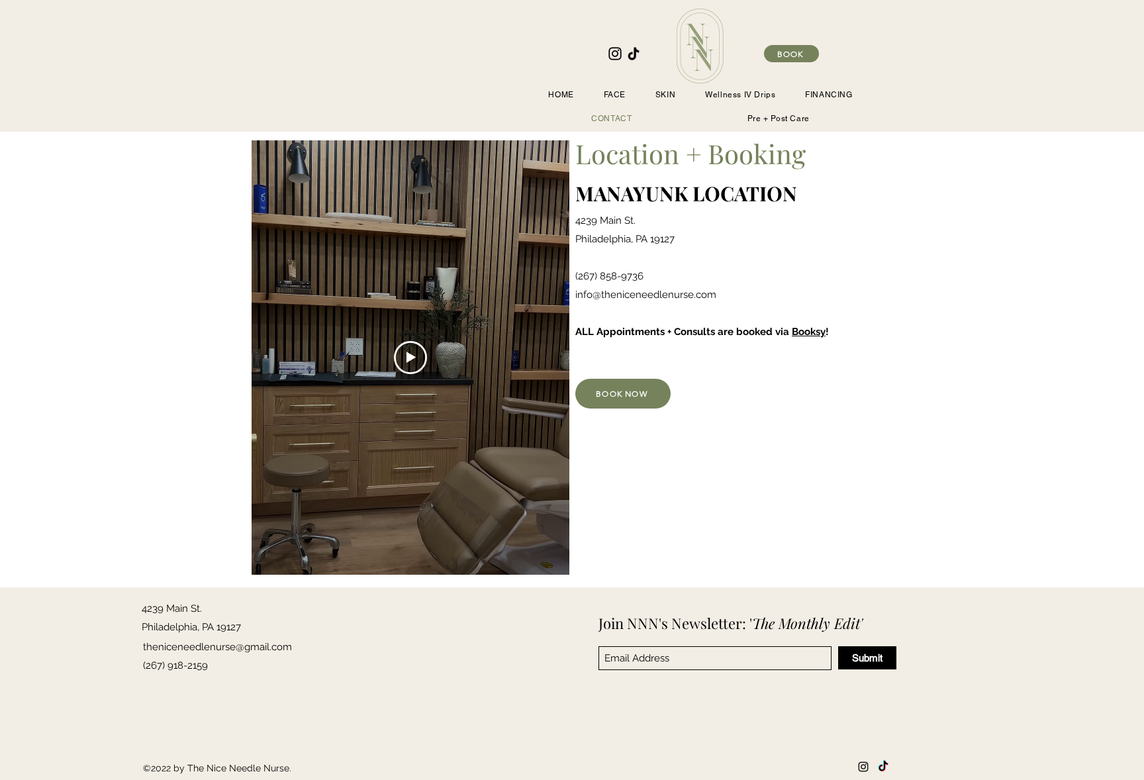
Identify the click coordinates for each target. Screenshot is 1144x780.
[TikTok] (633, 53)
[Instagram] (615, 53)
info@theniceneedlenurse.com (645, 295)
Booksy (809, 332)
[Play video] (410, 357)
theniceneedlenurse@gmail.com (217, 647)
